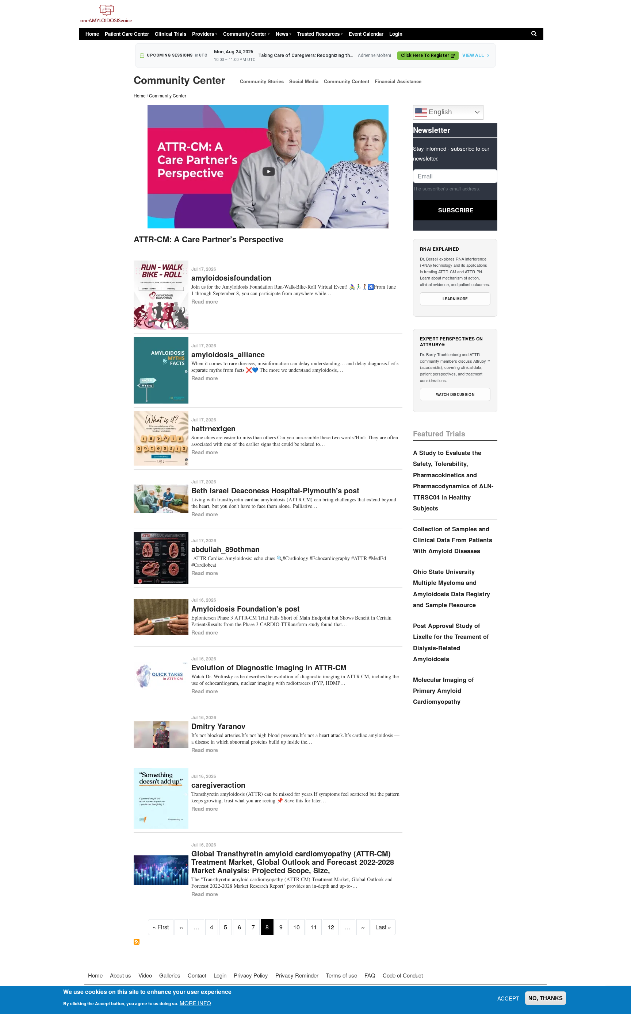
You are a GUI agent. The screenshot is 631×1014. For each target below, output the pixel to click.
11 (313, 927)
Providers (203, 33)
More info (195, 1002)
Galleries (169, 975)
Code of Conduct (403, 975)
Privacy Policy (251, 975)
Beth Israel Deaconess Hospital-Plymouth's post (275, 490)
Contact (197, 975)
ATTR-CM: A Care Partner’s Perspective (208, 239)
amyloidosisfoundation (231, 277)
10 (296, 927)
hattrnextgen (213, 428)
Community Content (346, 81)
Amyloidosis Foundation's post (245, 608)
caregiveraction (218, 784)
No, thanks (545, 998)
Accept (508, 998)
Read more (204, 301)
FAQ (369, 975)
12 (331, 927)
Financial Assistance (398, 81)
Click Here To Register (425, 55)
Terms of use (341, 975)
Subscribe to (136, 942)
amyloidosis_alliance (228, 354)
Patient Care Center (127, 33)
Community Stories (262, 81)
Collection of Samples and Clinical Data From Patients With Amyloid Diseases (452, 539)
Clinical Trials (170, 33)
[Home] (106, 14)
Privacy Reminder (296, 975)
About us (120, 975)
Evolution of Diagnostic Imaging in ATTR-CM (269, 667)
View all (473, 55)
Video (145, 975)
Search (534, 34)
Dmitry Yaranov (218, 726)
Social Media (303, 81)
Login (395, 33)
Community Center (244, 33)
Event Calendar (366, 33)
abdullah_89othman (225, 549)
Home (92, 33)
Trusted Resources (318, 33)
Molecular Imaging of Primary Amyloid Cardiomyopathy (443, 690)
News (282, 33)
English (439, 112)
